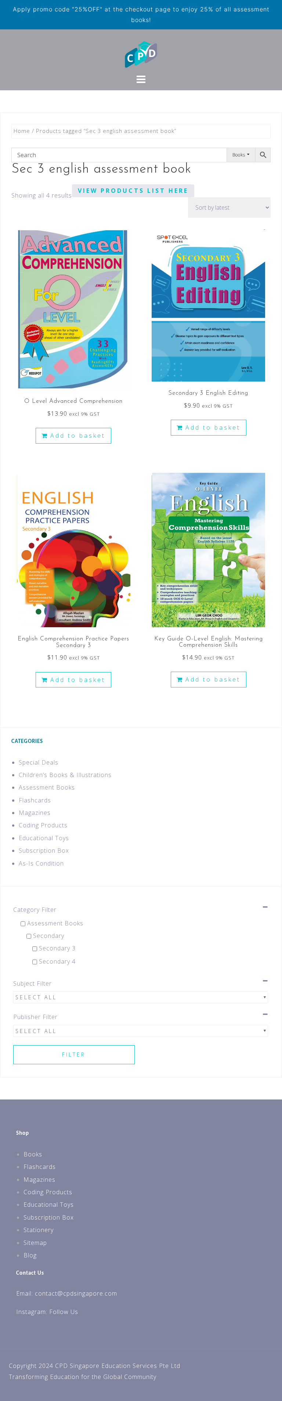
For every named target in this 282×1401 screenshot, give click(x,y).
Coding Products (43, 825)
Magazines (35, 813)
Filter (74, 1054)
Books (33, 1154)
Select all (36, 997)
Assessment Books (47, 787)
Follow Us (63, 1312)
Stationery (39, 1230)
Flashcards (35, 800)
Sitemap (35, 1243)
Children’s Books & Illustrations (65, 775)
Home (22, 130)
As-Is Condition (41, 863)
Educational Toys (44, 838)
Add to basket (77, 436)
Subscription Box (44, 850)
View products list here (133, 191)
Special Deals (38, 762)
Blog (30, 1255)
